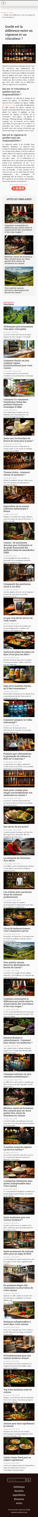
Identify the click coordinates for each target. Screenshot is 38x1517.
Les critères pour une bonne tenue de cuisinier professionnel (18, 894)
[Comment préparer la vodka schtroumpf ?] (19, 708)
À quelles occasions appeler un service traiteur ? (18, 1148)
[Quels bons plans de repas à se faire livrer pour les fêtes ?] (19, 640)
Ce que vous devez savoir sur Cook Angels (18, 619)
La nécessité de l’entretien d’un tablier (17, 859)
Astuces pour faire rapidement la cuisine (19, 1424)
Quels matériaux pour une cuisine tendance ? (17, 1218)
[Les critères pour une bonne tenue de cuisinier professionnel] (19, 880)
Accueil (3, 13)
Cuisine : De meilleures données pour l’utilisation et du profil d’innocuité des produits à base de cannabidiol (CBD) (19, 547)
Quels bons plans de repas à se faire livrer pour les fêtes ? (19, 653)
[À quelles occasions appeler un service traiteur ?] (19, 1135)
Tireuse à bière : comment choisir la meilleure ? (17, 473)
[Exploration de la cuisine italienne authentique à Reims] (19, 495)
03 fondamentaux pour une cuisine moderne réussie (17, 1356)
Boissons (19, 1499)
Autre (11, 13)
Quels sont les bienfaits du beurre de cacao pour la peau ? (19, 439)
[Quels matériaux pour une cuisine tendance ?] (19, 1206)
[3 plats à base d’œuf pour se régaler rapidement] (19, 1446)
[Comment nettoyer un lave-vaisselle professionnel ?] (19, 1062)
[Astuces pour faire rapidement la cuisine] (19, 1412)
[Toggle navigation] (3, 3)
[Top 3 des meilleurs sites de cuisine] (19, 1378)
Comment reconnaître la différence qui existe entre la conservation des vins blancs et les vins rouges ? (18, 228)
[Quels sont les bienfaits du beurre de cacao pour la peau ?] (19, 427)
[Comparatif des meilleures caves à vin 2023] (19, 572)
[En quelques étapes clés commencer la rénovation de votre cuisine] (19, 1274)
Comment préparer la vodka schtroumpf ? (18, 721)
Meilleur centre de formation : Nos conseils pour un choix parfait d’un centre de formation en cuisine (19, 259)
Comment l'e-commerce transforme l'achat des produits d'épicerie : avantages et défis (16, 403)
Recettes (19, 1490)
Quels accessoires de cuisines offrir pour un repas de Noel (19, 1252)
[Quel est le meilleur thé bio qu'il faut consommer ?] (19, 674)
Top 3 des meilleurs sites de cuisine (18, 1390)
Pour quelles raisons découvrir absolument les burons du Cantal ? (17, 290)
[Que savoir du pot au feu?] (19, 815)
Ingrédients (19, 1494)
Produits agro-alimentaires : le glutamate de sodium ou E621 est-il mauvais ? (18, 756)
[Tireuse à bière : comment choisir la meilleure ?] (19, 461)
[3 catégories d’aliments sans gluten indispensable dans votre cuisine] (19, 1169)
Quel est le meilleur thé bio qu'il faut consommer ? (17, 687)
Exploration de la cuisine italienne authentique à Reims (16, 509)
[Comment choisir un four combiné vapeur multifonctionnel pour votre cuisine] (19, 349)
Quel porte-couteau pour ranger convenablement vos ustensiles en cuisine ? (18, 792)
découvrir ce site (8, 105)
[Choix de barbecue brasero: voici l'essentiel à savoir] (19, 917)
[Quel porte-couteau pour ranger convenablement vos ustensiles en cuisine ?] (19, 778)
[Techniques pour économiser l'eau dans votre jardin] (19, 315)
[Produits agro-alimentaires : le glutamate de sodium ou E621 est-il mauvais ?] (19, 742)
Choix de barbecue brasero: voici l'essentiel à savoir (17, 929)
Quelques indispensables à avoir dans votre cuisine (17, 1323)
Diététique (19, 1486)
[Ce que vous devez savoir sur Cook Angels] (19, 606)
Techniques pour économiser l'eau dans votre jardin (18, 327)
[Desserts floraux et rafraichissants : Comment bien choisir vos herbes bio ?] (19, 1026)
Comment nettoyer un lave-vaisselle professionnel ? (18, 1075)
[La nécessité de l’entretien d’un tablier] (19, 846)
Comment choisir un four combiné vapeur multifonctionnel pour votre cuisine (18, 364)
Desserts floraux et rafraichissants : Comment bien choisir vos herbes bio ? (18, 1040)
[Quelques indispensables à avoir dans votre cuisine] (19, 1310)
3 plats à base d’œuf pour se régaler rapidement (17, 1458)
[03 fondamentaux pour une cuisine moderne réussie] (19, 1344)
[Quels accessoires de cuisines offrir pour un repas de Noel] (19, 1240)
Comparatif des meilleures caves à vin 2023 (17, 585)
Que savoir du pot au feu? (16, 826)
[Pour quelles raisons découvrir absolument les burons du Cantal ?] (19, 276)
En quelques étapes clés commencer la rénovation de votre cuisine (18, 1288)
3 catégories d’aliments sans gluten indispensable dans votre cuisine (18, 1183)
